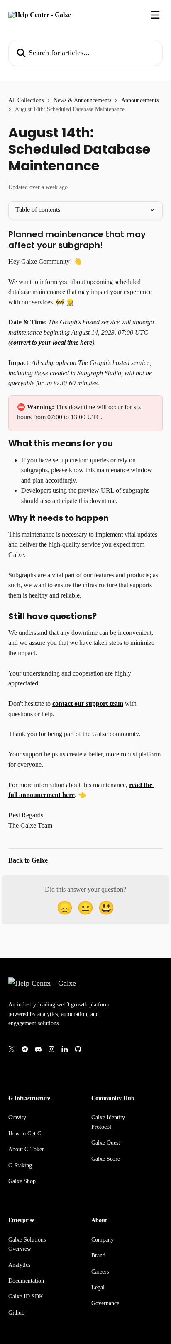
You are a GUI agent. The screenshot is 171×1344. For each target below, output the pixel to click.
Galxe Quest (105, 1143)
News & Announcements (82, 100)
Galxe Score (105, 1159)
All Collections (26, 100)
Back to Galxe (28, 860)
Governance (105, 1303)
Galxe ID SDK (25, 1296)
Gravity (17, 1117)
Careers (100, 1272)
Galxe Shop (22, 1181)
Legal (98, 1287)
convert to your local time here (51, 342)
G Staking (20, 1165)
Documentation (26, 1281)
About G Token (26, 1149)
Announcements (140, 100)
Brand (98, 1255)
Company (102, 1240)
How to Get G (25, 1133)
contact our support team (87, 703)
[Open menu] (155, 15)
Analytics (19, 1265)
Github (16, 1313)
